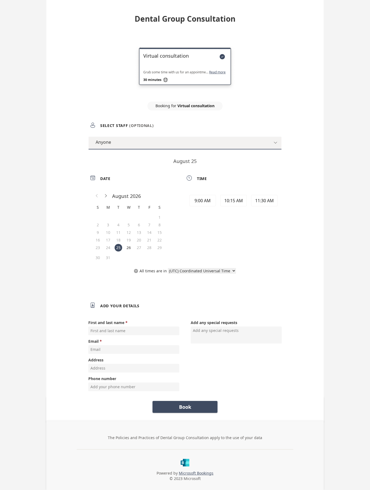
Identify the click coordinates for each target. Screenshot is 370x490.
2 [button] (98, 224)
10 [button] (108, 232)
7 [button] (149, 224)
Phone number (102, 378)
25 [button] (118, 247)
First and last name (106, 322)
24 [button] (108, 247)
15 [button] (159, 232)
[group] (233, 201)
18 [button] (118, 240)
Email (93, 341)
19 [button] (128, 240)
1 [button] (159, 217)
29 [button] (159, 247)
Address (95, 359)
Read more (217, 72)
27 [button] (139, 247)
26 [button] (128, 247)
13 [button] (139, 232)
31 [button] (108, 257)
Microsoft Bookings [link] (196, 473)
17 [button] (108, 240)
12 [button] (128, 232)
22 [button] (159, 240)
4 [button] (118, 224)
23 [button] (98, 247)
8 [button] (159, 224)
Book (185, 407)
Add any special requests (214, 322)
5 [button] (129, 224)
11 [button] (118, 232)
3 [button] (108, 224)
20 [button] (139, 240)
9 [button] (98, 232)
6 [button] (139, 224)
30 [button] (98, 257)
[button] (97, 196)
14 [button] (149, 232)
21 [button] (149, 240)
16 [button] (98, 240)
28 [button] (149, 247)
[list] (185, 71)
